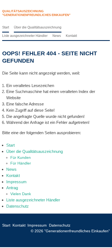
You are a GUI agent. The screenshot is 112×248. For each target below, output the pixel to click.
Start (5, 27)
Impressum (16, 181)
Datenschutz (17, 206)
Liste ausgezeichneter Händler (25, 36)
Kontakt (71, 36)
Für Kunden (20, 157)
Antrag (12, 187)
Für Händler (20, 163)
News (56, 36)
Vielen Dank (20, 194)
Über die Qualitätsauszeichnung (37, 27)
